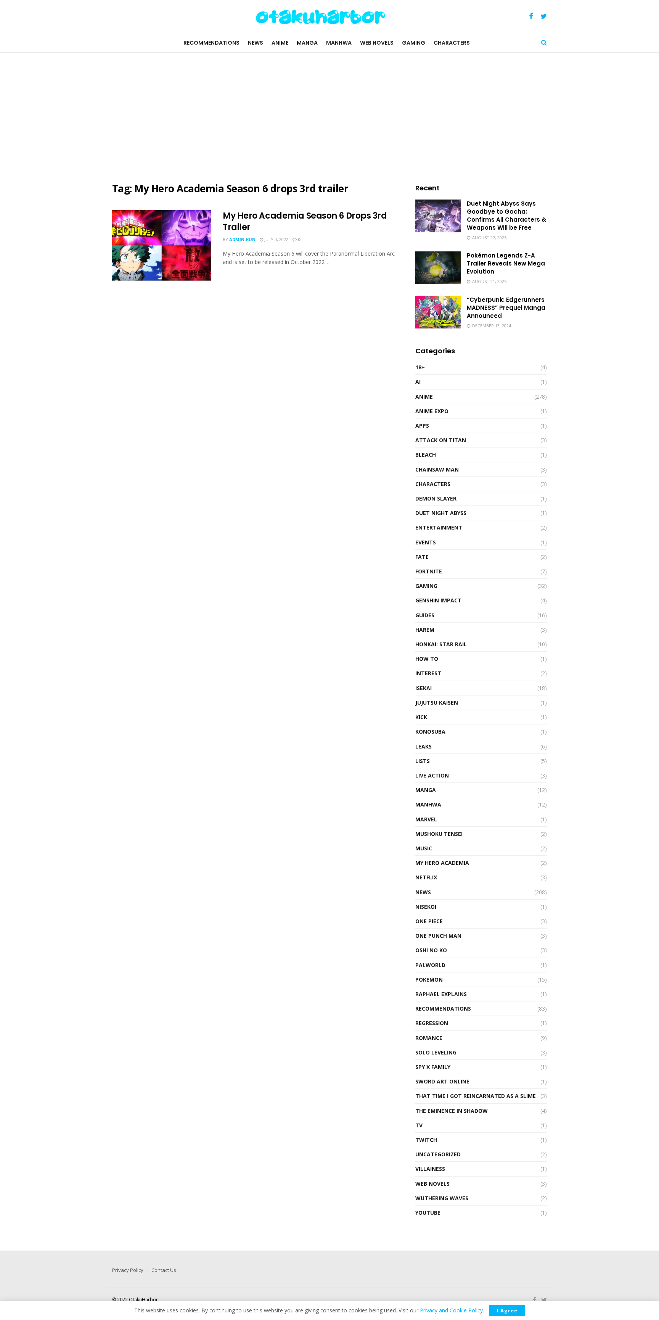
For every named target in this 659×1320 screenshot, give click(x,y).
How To (426, 658)
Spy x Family (432, 1066)
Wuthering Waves (441, 1198)
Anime (280, 43)
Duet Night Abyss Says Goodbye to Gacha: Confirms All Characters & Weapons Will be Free (506, 216)
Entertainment (438, 527)
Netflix (426, 877)
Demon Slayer (435, 498)
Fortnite (428, 571)
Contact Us (163, 1270)
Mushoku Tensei (439, 833)
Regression (431, 1023)
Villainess (430, 1168)
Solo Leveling (435, 1052)
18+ (420, 367)
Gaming (413, 43)
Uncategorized (438, 1154)
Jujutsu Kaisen (436, 702)
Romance (428, 1038)
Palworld (430, 965)
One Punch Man (438, 935)
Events (425, 542)
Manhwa (339, 43)
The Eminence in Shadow (451, 1110)
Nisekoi (425, 906)
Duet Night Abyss (440, 513)
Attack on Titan (440, 440)
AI (418, 381)
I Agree (507, 1310)
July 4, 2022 (275, 239)
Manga (307, 43)
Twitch (426, 1139)
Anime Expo (431, 411)
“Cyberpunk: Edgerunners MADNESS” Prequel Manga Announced (506, 308)
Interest (428, 673)
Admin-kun (242, 239)
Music (423, 848)
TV (419, 1125)
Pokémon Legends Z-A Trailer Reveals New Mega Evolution (506, 263)
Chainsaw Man (437, 469)
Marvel (426, 819)
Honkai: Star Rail (441, 644)
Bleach (425, 454)
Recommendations (211, 43)
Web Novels (377, 43)
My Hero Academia (442, 862)
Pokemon (429, 979)
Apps (422, 425)
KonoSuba (430, 731)
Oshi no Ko (431, 950)
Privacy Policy (127, 1270)
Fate (422, 556)
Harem (424, 629)
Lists (422, 761)
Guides (424, 615)
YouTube (427, 1212)
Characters (452, 43)
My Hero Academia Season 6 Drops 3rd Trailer (305, 221)
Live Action (432, 775)
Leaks (423, 746)
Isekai (423, 688)
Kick (421, 717)
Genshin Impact (438, 600)
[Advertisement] (329, 117)
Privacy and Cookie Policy (451, 1310)
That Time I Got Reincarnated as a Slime (475, 1095)
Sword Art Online (442, 1081)
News (255, 43)
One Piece (429, 921)
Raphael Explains (441, 994)
